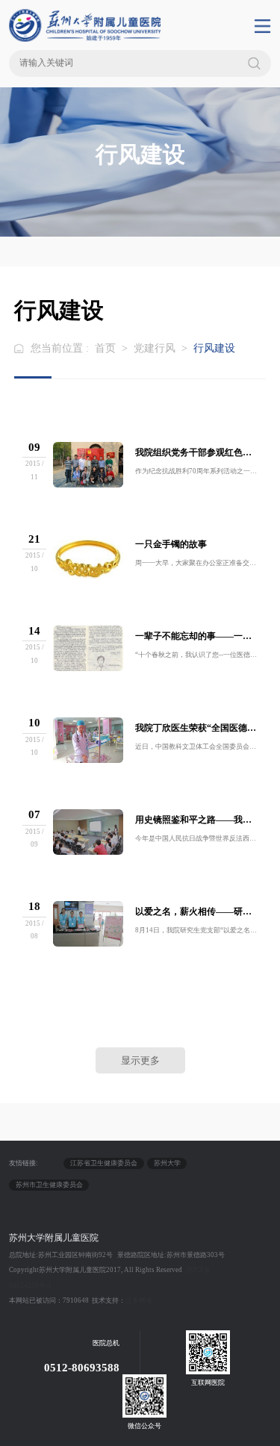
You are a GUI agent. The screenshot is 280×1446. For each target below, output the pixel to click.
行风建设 (214, 348)
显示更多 (140, 1060)
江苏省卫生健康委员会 (103, 1163)
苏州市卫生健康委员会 (49, 1184)
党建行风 (154, 348)
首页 (105, 348)
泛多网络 (138, 1300)
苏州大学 (167, 1163)
